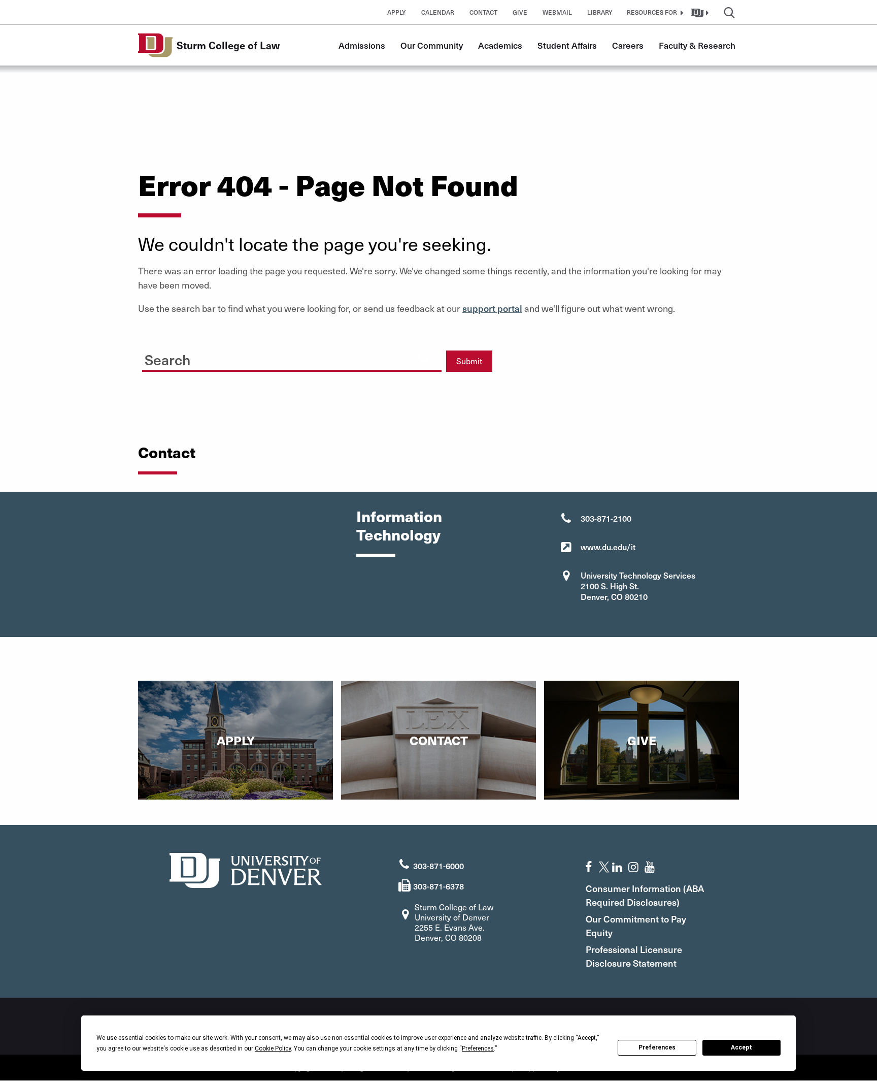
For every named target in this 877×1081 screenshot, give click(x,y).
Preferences (657, 1047)
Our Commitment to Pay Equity (636, 925)
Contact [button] (483, 12)
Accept (741, 1047)
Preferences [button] (478, 1048)
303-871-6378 (438, 886)
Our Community (431, 45)
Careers (628, 45)
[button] (653, 12)
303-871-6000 (438, 865)
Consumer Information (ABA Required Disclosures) (645, 895)
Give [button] (520, 12)
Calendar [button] (437, 12)
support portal (492, 308)
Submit (469, 361)
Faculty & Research (697, 45)
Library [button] (600, 12)
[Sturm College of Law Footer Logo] (246, 869)
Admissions (362, 45)
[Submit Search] (424, 357)
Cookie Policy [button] (273, 1048)
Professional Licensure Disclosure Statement (634, 956)
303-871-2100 (606, 518)
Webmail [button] (557, 12)
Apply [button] (396, 12)
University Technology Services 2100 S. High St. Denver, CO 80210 (638, 585)
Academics (500, 45)
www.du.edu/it (608, 546)
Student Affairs (567, 45)
